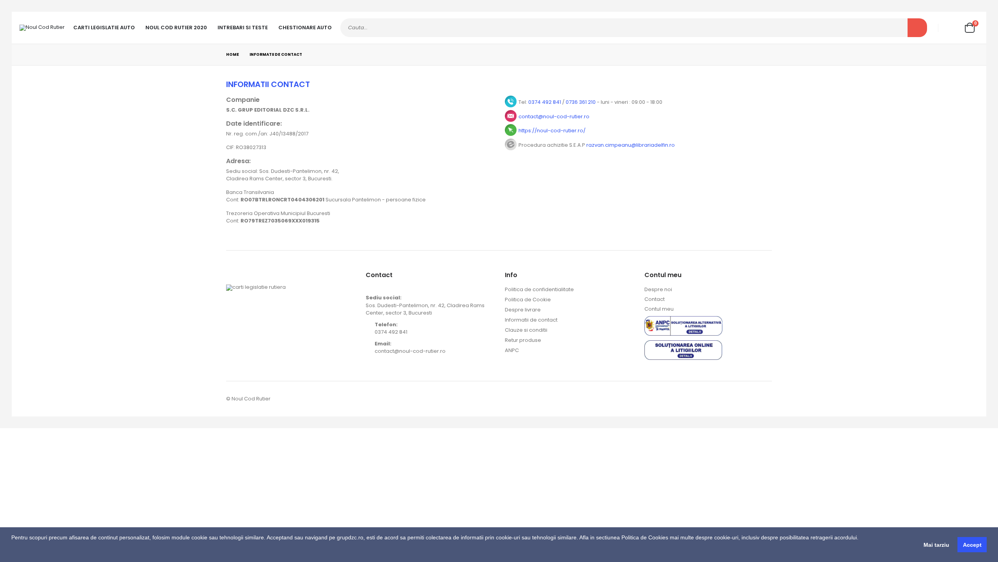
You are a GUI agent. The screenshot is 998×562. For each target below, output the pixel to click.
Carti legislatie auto (104, 27)
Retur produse (523, 340)
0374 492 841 (544, 102)
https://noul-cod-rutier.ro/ (552, 130)
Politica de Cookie (528, 299)
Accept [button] (972, 545)
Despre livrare (523, 309)
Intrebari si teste (243, 27)
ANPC (512, 350)
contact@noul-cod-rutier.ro (553, 116)
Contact (654, 299)
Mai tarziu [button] (936, 545)
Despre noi (658, 289)
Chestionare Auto (305, 27)
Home (232, 54)
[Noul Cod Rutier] (42, 28)
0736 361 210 (581, 102)
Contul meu (659, 309)
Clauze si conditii (526, 330)
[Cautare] (917, 27)
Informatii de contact (531, 320)
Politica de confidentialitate (539, 289)
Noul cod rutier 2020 (176, 27)
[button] (12, 552)
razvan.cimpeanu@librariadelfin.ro (630, 145)
